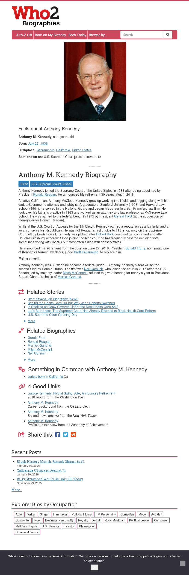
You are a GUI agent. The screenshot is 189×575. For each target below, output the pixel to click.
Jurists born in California (45, 376)
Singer (44, 514)
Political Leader (139, 520)
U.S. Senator (50, 526)
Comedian (127, 514)
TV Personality (106, 514)
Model (143, 514)
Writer (31, 514)
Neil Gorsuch (93, 268)
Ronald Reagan (44, 194)
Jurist (24, 184)
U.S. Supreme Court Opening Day (52, 314)
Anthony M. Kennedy (43, 402)
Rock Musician (114, 520)
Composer (161, 520)
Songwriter (23, 520)
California (63, 150)
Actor (19, 514)
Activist (156, 514)
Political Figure (82, 514)
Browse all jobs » (27, 532)
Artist (96, 520)
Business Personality (59, 520)
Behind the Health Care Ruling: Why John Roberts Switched (71, 302)
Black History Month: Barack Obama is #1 (50, 461)
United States (82, 150)
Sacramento (45, 150)
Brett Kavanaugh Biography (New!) (53, 299)
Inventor (69, 526)
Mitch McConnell (75, 272)
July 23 (33, 143)
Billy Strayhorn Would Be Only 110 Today (50, 479)
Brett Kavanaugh (86, 252)
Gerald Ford (123, 216)
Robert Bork (105, 234)
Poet (37, 520)
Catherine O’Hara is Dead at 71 (41, 470)
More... (17, 490)
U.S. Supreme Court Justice (51, 184)
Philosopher (87, 526)
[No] (183, 563)
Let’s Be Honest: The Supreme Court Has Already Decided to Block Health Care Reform (92, 310)
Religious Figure (26, 526)
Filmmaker (60, 514)
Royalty (83, 520)
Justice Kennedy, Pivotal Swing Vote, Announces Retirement (71, 393)
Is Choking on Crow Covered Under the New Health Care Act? (73, 306)
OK (94, 567)
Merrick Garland (69, 276)
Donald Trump (135, 248)
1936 (44, 143)
